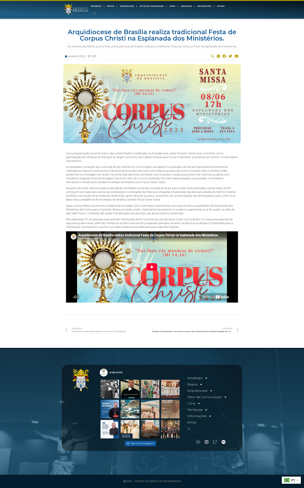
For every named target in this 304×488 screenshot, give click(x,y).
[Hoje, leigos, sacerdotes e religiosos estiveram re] (150, 409)
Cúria (172, 6)
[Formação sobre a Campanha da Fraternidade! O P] (130, 389)
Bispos (110, 6)
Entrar (221, 6)
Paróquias (186, 6)
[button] (94, 13)
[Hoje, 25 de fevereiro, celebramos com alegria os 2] (110, 429)
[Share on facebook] (224, 56)
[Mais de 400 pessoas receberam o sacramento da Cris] (130, 429)
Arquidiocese (127, 6)
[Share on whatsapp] (212, 56)
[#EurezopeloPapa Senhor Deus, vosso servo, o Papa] (130, 409)
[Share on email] (236, 56)
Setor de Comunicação (152, 6)
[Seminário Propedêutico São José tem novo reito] (170, 389)
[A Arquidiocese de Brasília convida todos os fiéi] (170, 409)
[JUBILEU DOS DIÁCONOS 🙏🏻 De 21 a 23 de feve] (170, 429)
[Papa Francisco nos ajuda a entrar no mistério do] (110, 409)
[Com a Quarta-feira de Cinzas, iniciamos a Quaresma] (110, 389)
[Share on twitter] (230, 56)
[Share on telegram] (218, 56)
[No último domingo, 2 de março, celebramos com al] (150, 389)
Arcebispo (96, 6)
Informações (204, 6)
